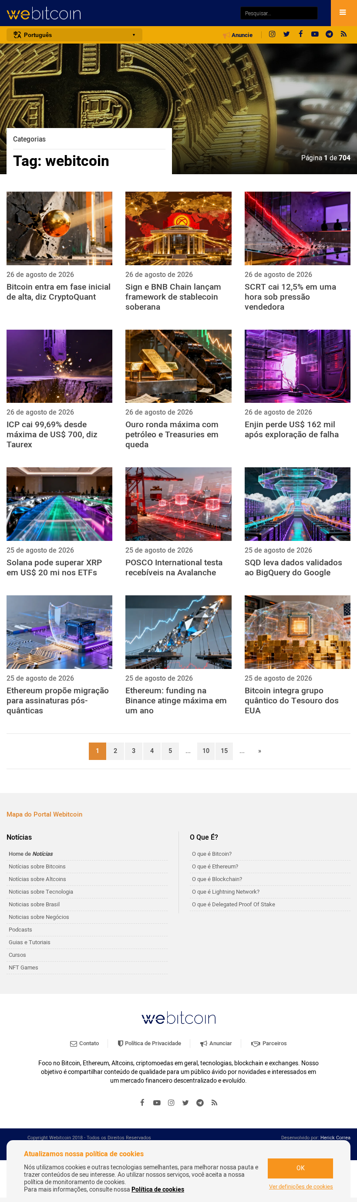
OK (300, 1168)
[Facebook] (300, 35)
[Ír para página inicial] (119, 13)
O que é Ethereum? (215, 866)
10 (205, 751)
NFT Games (23, 967)
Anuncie (241, 35)
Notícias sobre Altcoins (37, 879)
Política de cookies (157, 1189)
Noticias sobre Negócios (39, 917)
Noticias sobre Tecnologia (41, 892)
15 (224, 751)
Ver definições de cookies (301, 1187)
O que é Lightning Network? (225, 892)
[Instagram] (272, 35)
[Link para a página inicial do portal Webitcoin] (178, 1017)
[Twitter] (286, 35)
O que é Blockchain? (217, 879)
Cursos (17, 955)
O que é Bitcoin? (212, 854)
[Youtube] (315, 35)
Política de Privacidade (152, 1043)
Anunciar (220, 1043)
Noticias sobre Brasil (34, 904)
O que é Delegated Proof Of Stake (233, 904)
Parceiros (274, 1043)
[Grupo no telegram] (329, 35)
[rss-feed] (343, 35)
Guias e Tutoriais (30, 942)
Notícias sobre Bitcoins (37, 866)
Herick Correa (335, 1137)
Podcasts (20, 929)
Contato (88, 1043)
